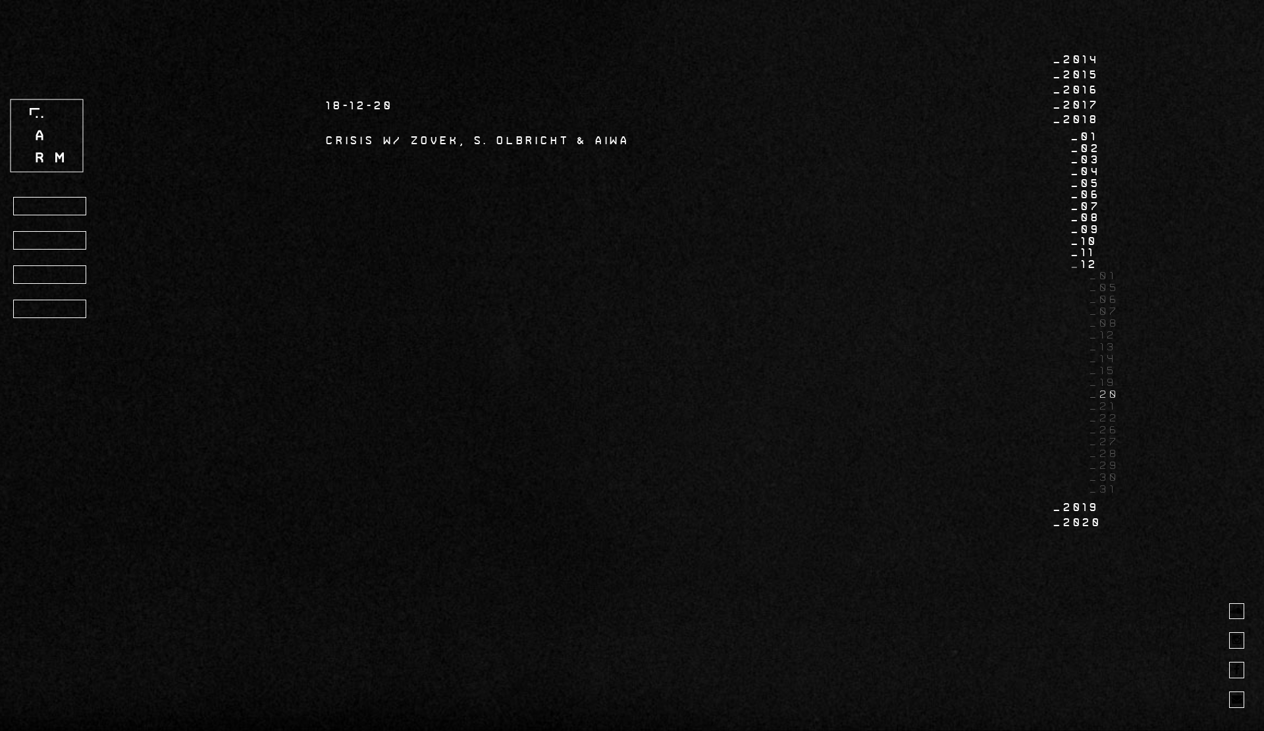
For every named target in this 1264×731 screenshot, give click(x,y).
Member (48, 309)
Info (36, 241)
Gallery (50, 275)
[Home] (47, 135)
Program (52, 207)
